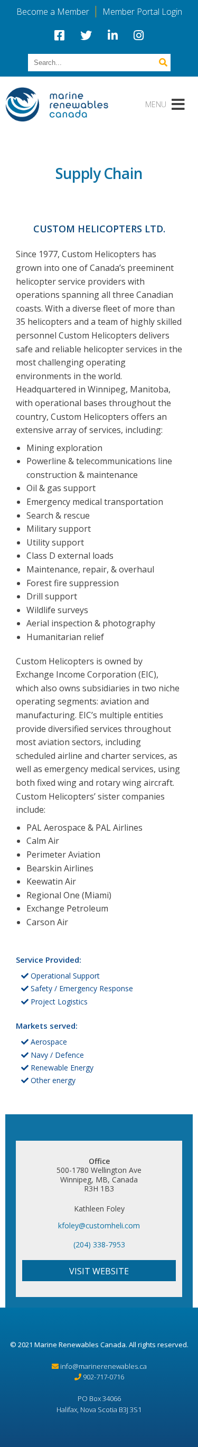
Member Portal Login (142, 11)
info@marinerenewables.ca (103, 1366)
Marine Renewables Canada (80, 1344)
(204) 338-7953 (99, 1244)
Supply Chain (99, 173)
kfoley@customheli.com (99, 1225)
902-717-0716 (103, 1377)
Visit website (99, 1271)
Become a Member (52, 11)
